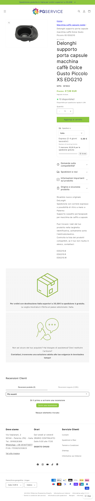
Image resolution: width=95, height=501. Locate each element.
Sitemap (65, 451)
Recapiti (72, 495)
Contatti (65, 435)
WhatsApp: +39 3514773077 (19, 445)
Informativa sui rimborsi (71, 456)
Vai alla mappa (13, 453)
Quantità (60, 106)
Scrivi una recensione (47, 405)
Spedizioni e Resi (69, 440)
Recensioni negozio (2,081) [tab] (68, 387)
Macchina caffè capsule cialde (71, 25)
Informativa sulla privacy (81, 493)
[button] (4, 11)
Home (59, 21)
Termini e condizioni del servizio (35, 495)
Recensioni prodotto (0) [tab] (26, 387)
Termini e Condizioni (70, 445)
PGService (34, 493)
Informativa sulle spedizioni (57, 495)
